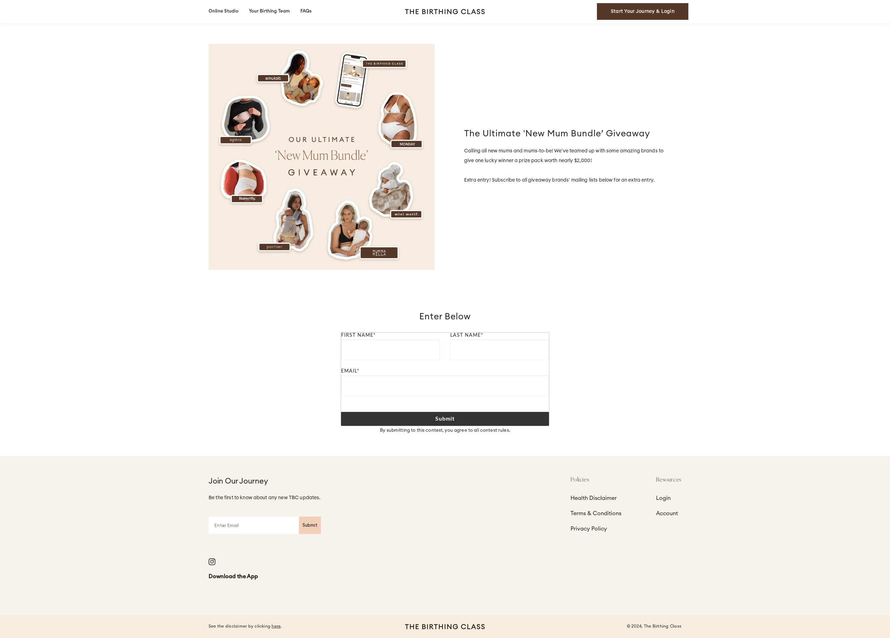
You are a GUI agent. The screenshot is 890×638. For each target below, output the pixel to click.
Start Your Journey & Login (642, 11)
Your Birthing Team (269, 11)
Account (667, 513)
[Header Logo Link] (445, 11)
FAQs (306, 11)
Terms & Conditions (596, 513)
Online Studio (223, 11)
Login (663, 498)
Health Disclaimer (594, 498)
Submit (445, 419)
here (276, 626)
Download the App (233, 576)
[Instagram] (212, 561)
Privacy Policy (589, 529)
